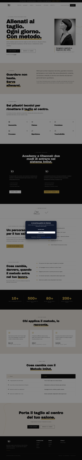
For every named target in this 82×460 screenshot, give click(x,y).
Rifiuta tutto (41, 232)
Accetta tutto (41, 229)
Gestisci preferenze (41, 235)
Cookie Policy (48, 237)
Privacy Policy (43, 237)
